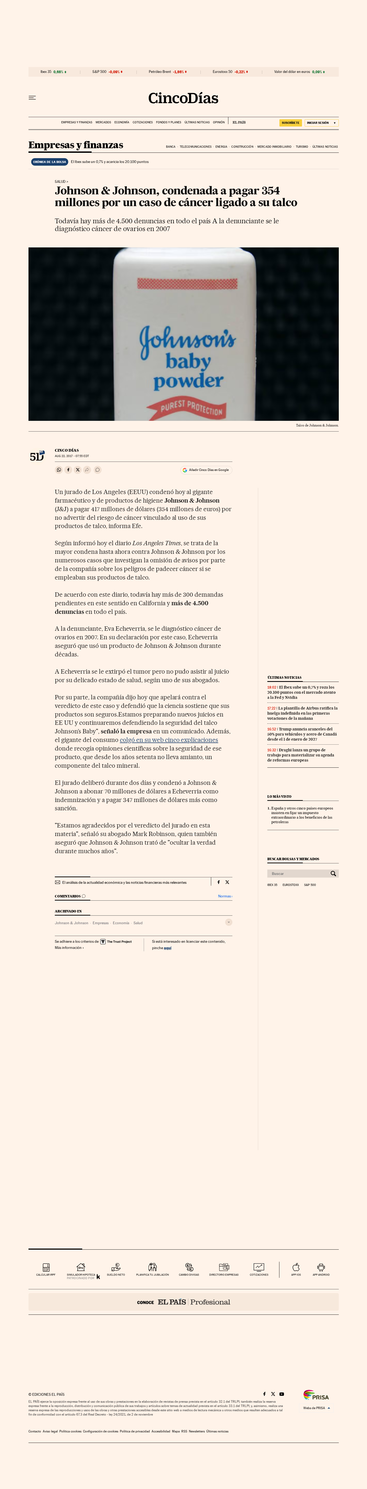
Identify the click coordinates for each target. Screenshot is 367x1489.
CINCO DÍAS (67, 450)
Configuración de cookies (100, 1431)
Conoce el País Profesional (183, 1302)
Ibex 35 (46, 72)
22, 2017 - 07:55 (72, 456)
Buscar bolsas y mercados (293, 859)
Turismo (302, 146)
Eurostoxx (291, 885)
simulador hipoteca (81, 1274)
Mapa (176, 1431)
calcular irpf (45, 1274)
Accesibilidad (161, 1431)
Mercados (103, 122)
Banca (171, 146)
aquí (167, 947)
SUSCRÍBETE (291, 123)
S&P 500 (99, 72)
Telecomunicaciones (195, 146)
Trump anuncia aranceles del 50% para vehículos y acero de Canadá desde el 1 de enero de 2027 (302, 734)
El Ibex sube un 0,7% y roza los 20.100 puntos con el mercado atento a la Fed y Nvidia (301, 692)
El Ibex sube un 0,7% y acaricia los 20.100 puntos (110, 161)
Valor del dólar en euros (292, 72)
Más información (68, 947)
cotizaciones (259, 1274)
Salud (60, 182)
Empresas (101, 923)
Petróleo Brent (160, 72)
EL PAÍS (237, 120)
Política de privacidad (135, 1431)
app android (321, 1274)
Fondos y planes (168, 122)
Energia (221, 146)
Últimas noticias (197, 122)
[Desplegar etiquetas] (228, 922)
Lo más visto (279, 796)
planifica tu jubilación (152, 1274)
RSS (184, 1431)
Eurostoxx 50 (222, 72)
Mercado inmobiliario (274, 146)
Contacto (34, 1431)
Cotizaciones (143, 122)
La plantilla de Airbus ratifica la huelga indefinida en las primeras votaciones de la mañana (302, 713)
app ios (296, 1274)
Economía (121, 122)
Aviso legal (50, 1431)
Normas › (225, 896)
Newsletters (197, 1431)
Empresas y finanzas (76, 122)
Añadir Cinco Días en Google (209, 470)
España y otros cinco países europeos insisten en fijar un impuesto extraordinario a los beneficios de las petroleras (302, 815)
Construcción (242, 146)
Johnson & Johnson (71, 923)
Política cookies (70, 1431)
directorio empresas (224, 1274)
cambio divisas (189, 1274)
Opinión (219, 122)
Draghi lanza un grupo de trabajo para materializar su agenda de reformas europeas (300, 755)
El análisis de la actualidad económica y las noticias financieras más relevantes (124, 882)
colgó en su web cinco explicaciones (169, 740)
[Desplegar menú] (32, 98)
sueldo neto (116, 1274)
